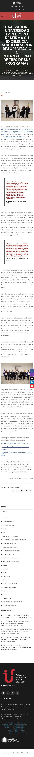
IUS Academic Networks (10, 536)
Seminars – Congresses (10, 583)
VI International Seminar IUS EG (12, 602)
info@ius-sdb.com (9, 709)
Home (9, 70)
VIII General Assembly (10, 605)
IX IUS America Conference (11, 561)
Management (7, 565)
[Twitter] (13, 9)
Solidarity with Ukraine (10, 587)
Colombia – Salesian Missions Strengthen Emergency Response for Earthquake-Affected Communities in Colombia (16, 647)
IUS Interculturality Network (11, 551)
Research (6, 580)
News (5, 487)
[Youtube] (16, 9)
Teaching (17, 487)
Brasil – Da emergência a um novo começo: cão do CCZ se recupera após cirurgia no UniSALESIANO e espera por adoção (16, 623)
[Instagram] (22, 9)
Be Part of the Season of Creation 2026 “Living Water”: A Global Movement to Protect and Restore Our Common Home (16, 631)
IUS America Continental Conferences (14, 540)
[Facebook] (10, 9)
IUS (4, 532)
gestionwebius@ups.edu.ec (12, 719)
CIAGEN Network (8, 521)
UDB (31, 156)
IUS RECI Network (8, 554)
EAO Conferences (8, 525)
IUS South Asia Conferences (11, 558)
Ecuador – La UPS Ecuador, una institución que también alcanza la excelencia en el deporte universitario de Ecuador (16, 639)
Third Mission (7, 598)
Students (11, 487)
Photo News (7, 576)
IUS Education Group (9, 543)
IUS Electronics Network (10, 547)
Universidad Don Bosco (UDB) (15, 136)
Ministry (5, 569)
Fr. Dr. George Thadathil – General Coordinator (17, 704)
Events (5, 529)
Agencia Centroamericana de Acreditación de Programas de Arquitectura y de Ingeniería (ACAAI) (17, 131)
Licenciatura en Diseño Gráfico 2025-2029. (15, 443)
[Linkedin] (19, 9)
